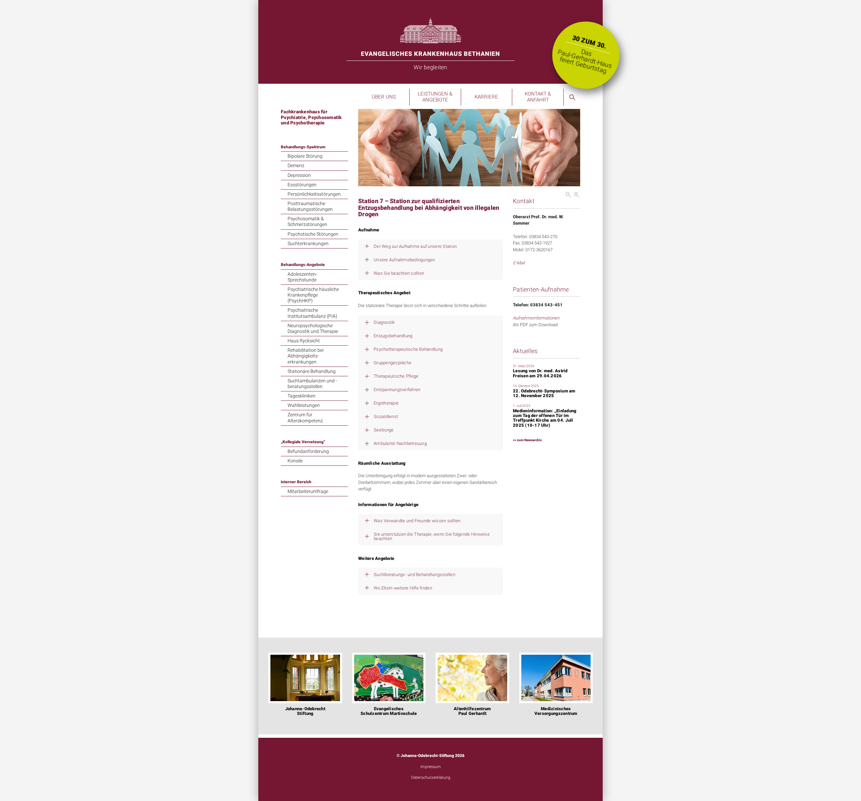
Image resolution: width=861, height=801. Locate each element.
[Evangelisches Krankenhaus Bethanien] (430, 29)
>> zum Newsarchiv (527, 440)
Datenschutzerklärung (430, 777)
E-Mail (519, 262)
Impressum (430, 766)
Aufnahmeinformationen (536, 317)
